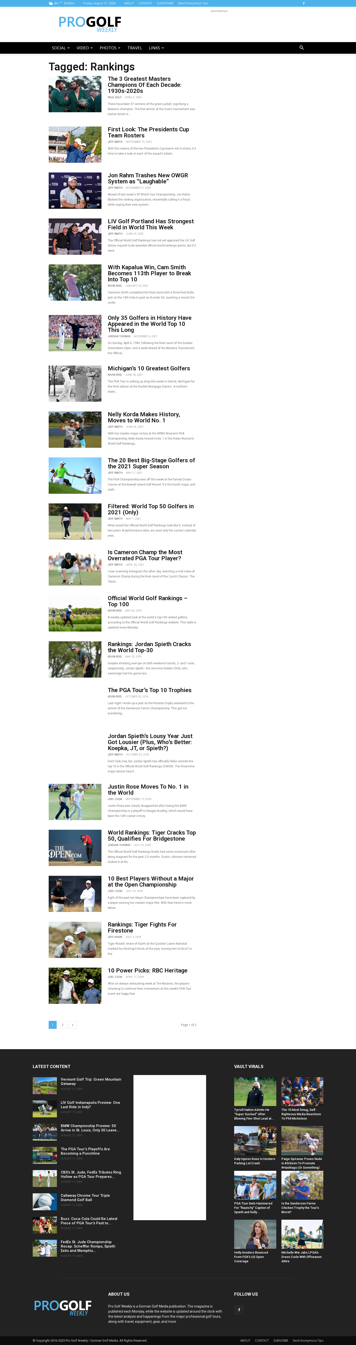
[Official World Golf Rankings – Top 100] (75, 613)
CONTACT (145, 3)
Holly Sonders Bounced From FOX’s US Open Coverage (251, 1257)
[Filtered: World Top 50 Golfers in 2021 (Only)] (75, 521)
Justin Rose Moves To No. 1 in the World (148, 789)
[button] (301, 48)
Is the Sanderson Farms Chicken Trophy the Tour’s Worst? (300, 1208)
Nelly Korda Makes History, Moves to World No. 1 (144, 417)
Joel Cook (115, 799)
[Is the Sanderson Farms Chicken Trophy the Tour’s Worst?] (302, 1185)
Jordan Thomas (119, 336)
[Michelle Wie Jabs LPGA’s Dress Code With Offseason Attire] (302, 1234)
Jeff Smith (115, 141)
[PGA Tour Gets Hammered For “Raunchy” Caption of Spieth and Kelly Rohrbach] (255, 1185)
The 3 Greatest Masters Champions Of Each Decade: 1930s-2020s (145, 84)
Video (83, 48)
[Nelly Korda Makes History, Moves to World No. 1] (75, 429)
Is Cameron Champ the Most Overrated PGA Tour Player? (145, 555)
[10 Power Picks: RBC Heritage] (75, 986)
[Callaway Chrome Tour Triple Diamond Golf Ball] (45, 1201)
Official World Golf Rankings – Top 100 (147, 601)
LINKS (154, 48)
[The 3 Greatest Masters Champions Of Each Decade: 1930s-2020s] (75, 94)
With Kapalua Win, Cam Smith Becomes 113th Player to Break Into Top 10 (149, 273)
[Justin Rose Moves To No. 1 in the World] (75, 802)
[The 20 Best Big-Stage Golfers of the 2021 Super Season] (75, 475)
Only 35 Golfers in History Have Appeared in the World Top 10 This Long (150, 323)
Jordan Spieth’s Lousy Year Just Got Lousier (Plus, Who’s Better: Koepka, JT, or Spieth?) (150, 742)
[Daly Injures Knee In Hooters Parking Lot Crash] (255, 1140)
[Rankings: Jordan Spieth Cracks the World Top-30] (75, 659)
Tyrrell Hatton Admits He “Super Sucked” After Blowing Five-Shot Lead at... (254, 1114)
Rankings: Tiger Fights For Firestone (142, 927)
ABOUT (129, 3)
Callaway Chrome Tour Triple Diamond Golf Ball (85, 1197)
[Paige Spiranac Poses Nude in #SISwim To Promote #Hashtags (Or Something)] (302, 1140)
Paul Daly (115, 97)
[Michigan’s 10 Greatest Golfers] (75, 384)
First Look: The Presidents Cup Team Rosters (148, 132)
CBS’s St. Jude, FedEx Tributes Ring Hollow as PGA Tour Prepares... (91, 1174)
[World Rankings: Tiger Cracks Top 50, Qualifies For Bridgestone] (75, 848)
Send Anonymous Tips (193, 3)
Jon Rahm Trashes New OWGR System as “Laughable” (148, 178)
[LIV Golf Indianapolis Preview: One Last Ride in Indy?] (45, 1108)
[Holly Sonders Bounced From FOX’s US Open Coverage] (255, 1234)
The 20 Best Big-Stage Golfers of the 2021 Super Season (151, 463)
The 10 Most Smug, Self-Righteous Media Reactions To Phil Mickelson (301, 1114)
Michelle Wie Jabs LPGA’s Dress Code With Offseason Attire (301, 1257)
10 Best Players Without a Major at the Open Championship (151, 881)
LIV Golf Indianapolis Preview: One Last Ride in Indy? (90, 1104)
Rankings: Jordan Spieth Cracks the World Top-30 (149, 647)
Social (59, 48)
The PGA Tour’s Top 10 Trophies (150, 690)
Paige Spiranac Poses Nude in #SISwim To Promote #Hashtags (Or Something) (301, 1163)
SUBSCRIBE (165, 3)
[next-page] (73, 1025)
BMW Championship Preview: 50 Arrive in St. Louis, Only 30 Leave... (90, 1128)
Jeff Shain (115, 937)
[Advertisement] (219, 24)
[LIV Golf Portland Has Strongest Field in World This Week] (75, 236)
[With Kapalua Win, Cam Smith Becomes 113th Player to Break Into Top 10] (75, 282)
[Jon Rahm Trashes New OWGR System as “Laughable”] (75, 190)
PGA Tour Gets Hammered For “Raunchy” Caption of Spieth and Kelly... (253, 1208)
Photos (108, 48)
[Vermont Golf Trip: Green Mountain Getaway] (45, 1085)
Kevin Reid (115, 285)
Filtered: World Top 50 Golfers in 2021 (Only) (151, 509)
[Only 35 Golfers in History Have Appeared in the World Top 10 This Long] (75, 333)
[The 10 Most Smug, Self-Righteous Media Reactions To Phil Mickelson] (302, 1091)
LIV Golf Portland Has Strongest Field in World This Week (151, 224)
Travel (134, 48)
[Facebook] (303, 3)
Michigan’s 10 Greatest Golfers (149, 368)
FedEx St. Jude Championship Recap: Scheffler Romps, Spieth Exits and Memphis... (88, 1246)
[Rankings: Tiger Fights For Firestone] (75, 940)
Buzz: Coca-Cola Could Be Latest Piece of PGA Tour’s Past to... (89, 1221)
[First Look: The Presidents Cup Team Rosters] (75, 145)
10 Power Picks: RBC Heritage (147, 970)
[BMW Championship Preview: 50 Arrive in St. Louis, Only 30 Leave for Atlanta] (45, 1132)
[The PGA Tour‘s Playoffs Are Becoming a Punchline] (45, 1155)
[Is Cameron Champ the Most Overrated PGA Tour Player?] (75, 567)
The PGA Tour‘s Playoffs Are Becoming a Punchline (85, 1151)
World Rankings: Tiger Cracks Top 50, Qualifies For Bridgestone (152, 835)
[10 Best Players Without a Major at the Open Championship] (75, 894)
